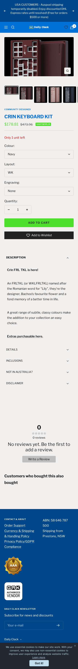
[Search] (13, 27)
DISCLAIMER (14, 383)
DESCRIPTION (16, 257)
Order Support (14, 525)
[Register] (58, 625)
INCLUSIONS (14, 360)
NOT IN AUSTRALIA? (19, 372)
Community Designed (17, 109)
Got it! (39, 663)
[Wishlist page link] (66, 27)
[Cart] (72, 27)
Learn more (38, 657)
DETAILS (12, 349)
